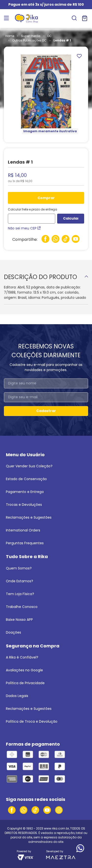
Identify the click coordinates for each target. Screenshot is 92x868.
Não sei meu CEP (22, 228)
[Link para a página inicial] (9, 36)
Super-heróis (30, 36)
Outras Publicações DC (29, 40)
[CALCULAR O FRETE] (70, 219)
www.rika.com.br (56, 828)
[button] (74, 18)
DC (49, 36)
